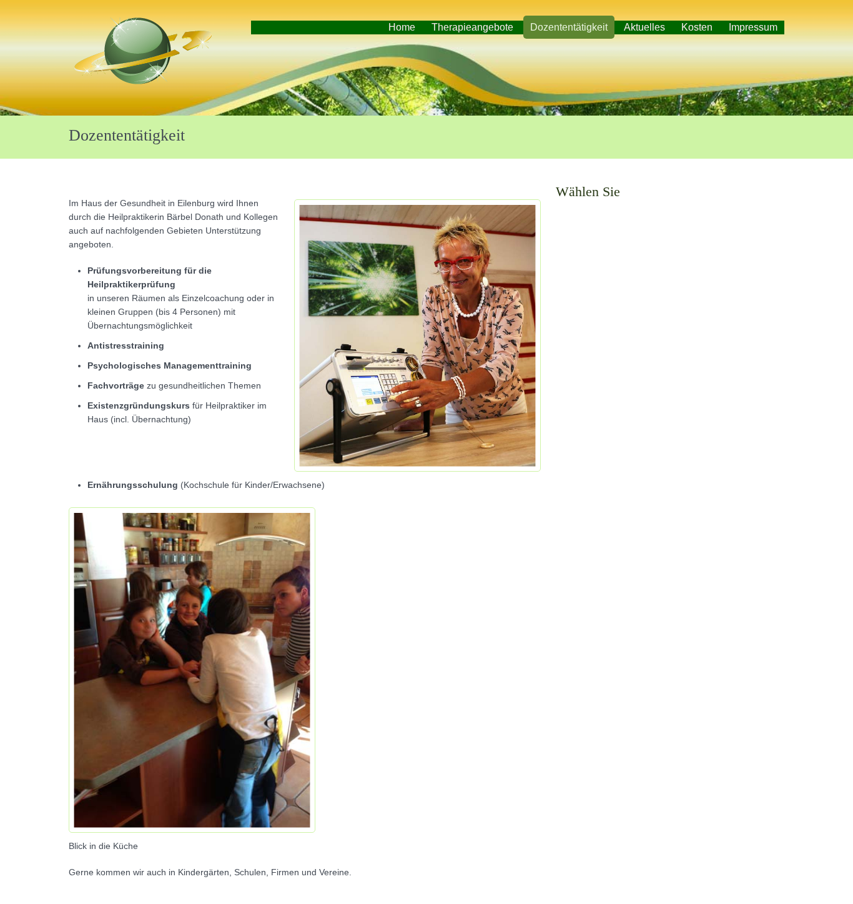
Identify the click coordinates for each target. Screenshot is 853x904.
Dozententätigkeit (569, 27)
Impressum (753, 27)
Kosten (696, 27)
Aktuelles (644, 27)
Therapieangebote (472, 27)
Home (401, 27)
